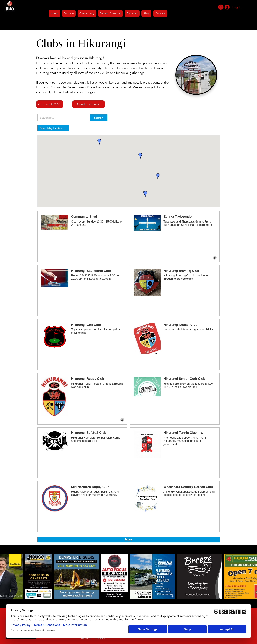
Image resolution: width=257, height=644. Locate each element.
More (128, 539)
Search (98, 117)
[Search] (220, 7)
